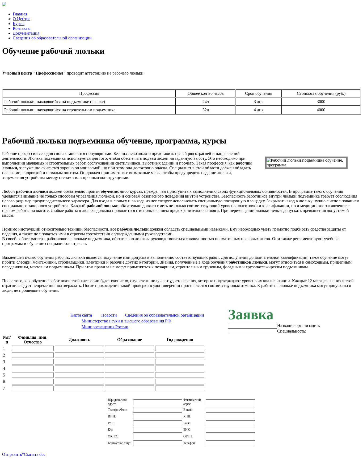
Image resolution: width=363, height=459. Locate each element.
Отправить (12, 454)
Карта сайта (81, 315)
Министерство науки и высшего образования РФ (126, 321)
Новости (109, 315)
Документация (26, 33)
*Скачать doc (33, 454)
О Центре (21, 19)
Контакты (22, 28)
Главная (20, 14)
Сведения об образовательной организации (52, 38)
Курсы (18, 23)
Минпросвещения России (105, 327)
